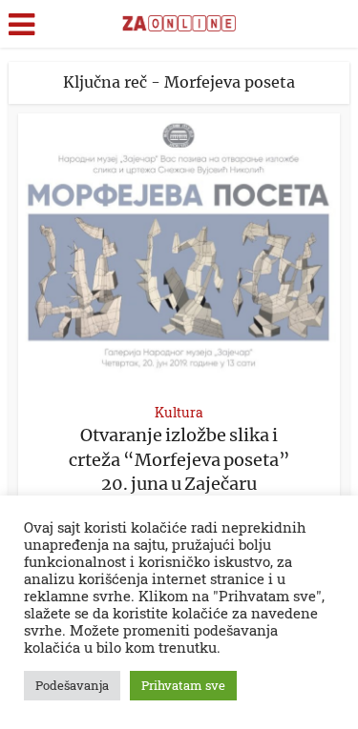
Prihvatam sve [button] (183, 685)
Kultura (179, 412)
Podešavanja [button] (72, 685)
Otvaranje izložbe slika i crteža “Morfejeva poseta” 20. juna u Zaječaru (179, 459)
